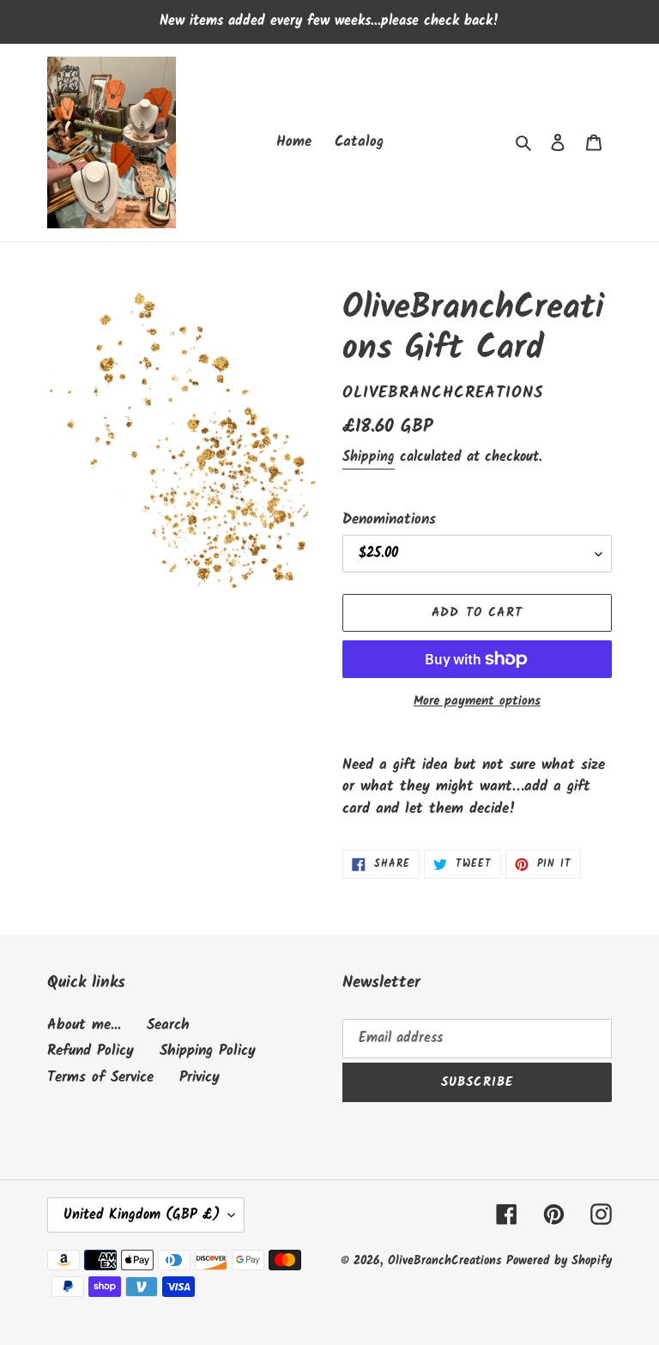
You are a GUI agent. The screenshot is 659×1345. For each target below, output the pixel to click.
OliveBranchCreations (447, 1260)
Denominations (389, 520)
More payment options (477, 702)
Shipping (368, 457)
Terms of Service (100, 1077)
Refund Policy (90, 1051)
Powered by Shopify (559, 1260)
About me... (84, 1025)
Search (168, 1025)
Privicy (199, 1077)
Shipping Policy (208, 1051)
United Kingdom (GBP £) (141, 1215)
